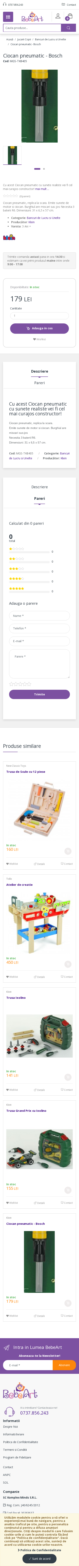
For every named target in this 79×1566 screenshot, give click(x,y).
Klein (31, 222)
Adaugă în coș (68, 851)
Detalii (41, 864)
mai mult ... (42, 189)
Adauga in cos (42, 328)
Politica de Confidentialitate (40, 1550)
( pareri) (24, 196)
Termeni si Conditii (15, 1450)
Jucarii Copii (24, 39)
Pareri (39, 383)
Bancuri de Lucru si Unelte (50, 39)
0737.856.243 (15, 4)
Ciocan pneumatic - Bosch (26, 44)
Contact (71, 4)
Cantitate (16, 308)
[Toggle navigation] (8, 17)
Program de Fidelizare (17, 1457)
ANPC (7, 1475)
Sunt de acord (40, 1559)
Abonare (64, 1365)
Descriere (39, 371)
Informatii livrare (13, 1434)
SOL (6, 1482)
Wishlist (41, 339)
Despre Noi (10, 1426)
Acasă (9, 39)
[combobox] (32, 28)
